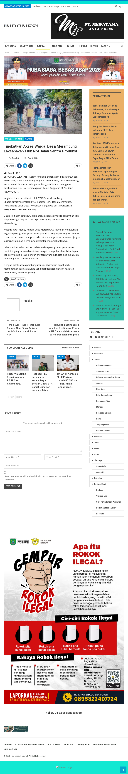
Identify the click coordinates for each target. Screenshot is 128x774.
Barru (98, 419)
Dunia (70, 46)
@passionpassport (70, 712)
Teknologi (98, 478)
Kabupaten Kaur (103, 431)
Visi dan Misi (101, 496)
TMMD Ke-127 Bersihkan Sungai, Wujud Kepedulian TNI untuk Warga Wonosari (108, 294)
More (75, 6)
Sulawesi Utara (102, 371)
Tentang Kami (100, 484)
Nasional (58, 46)
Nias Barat (100, 389)
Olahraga (98, 460)
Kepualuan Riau (103, 401)
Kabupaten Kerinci (104, 365)
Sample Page (10, 749)
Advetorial (27, 46)
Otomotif (100, 472)
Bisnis (94, 46)
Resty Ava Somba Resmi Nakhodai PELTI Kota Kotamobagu (105, 130)
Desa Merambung (17, 279)
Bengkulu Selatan (13, 139)
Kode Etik (100, 514)
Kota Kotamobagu (104, 395)
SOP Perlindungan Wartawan (57, 6)
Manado (99, 407)
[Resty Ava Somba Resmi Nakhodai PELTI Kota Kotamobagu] (18, 363)
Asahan (99, 383)
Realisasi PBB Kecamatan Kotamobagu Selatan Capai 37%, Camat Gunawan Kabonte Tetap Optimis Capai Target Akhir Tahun (106, 150)
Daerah (41, 46)
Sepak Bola (101, 466)
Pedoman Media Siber (106, 508)
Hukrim (82, 46)
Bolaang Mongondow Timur (108, 377)
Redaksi (37, 6)
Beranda (10, 46)
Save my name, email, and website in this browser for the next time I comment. (38, 478)
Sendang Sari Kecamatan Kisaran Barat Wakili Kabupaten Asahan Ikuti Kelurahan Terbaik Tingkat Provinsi (108, 264)
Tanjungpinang (102, 425)
